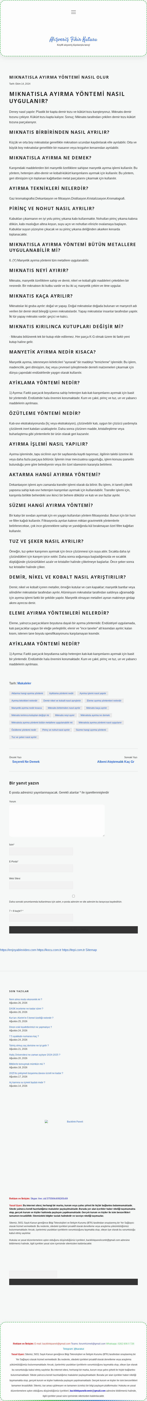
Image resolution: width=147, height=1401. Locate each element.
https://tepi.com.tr (73, 950)
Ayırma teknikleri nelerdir (24, 700)
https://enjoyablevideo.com (18, 950)
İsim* (11, 844)
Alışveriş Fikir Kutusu (73, 39)
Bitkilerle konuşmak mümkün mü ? (27, 1064)
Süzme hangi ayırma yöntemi (91, 730)
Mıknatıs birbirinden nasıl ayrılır (64, 708)
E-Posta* (13, 861)
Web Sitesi (14, 878)
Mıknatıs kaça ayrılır (96, 708)
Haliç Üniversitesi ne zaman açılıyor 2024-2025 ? (34, 1054)
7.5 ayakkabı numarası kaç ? (24, 1036)
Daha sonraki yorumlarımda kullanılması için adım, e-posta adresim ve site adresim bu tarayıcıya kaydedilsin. (65, 901)
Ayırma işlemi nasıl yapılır (93, 693)
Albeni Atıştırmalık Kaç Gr (115, 761)
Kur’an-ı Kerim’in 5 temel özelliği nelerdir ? (31, 1018)
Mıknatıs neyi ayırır (64, 715)
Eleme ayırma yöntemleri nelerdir (104, 700)
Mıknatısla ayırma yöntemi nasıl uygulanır (100, 722)
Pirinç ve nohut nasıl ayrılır (56, 730)
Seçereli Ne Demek (26, 761)
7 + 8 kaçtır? (16, 911)
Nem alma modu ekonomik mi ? (25, 999)
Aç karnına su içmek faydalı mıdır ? (27, 1082)
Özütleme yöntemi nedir (23, 730)
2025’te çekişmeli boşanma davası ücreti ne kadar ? (36, 1073)
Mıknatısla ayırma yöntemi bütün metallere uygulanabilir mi (42, 722)
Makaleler (24, 683)
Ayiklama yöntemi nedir (61, 693)
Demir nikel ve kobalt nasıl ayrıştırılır (62, 700)
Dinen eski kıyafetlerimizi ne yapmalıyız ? (30, 1027)
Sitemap (91, 950)
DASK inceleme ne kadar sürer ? (26, 1008)
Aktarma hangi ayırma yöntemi (27, 693)
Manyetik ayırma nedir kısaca (26, 708)
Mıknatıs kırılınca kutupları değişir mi (30, 715)
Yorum (12, 801)
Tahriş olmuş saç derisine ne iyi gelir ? (29, 1045)
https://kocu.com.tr (49, 950)
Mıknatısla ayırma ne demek (95, 715)
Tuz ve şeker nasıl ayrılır (24, 737)
